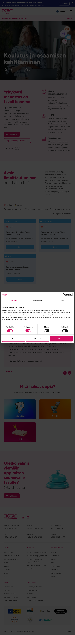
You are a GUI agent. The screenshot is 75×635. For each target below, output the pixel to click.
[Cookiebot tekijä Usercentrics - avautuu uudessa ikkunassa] (64, 294)
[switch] (28, 330)
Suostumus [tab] (13, 300)
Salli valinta (37, 339)
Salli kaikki (61, 339)
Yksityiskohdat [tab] (37, 300)
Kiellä (14, 339)
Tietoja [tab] (62, 300)
